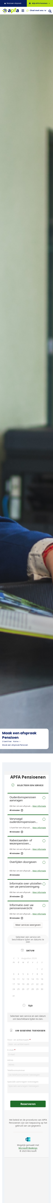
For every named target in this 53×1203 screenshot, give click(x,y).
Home (15, 741)
